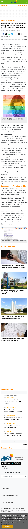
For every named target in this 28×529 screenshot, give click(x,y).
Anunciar (6, 492)
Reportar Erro (8, 502)
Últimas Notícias (7, 389)
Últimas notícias (22, 5)
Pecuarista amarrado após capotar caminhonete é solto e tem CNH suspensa (13, 401)
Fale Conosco (7, 499)
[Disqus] (14, 364)
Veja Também (8, 247)
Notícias (24, 444)
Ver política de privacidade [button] (9, 522)
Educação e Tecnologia (8, 20)
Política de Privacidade (10, 495)
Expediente (6, 488)
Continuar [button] (7, 526)
